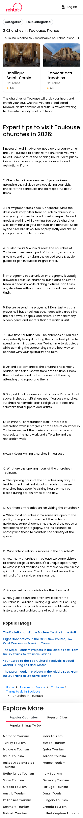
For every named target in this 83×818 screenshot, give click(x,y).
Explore (25, 687)
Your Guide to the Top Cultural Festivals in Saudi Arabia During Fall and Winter (38, 663)
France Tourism (54, 763)
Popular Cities (57, 717)
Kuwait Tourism (54, 743)
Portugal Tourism (55, 787)
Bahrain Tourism (15, 813)
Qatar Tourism (53, 749)
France (40, 687)
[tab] (23, 718)
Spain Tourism (13, 780)
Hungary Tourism (55, 800)
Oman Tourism (53, 793)
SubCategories (39, 22)
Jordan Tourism (54, 756)
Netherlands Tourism (18, 774)
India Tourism (52, 736)
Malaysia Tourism (16, 749)
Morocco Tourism (16, 736)
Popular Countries (23, 717)
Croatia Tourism (54, 807)
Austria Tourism (14, 793)
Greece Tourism (15, 787)
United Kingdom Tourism (61, 813)
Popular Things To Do (25, 725)
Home (10, 687)
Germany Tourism (56, 780)
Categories (13, 22)
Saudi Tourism (13, 756)
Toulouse (57, 687)
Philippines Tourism (17, 800)
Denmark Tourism (16, 807)
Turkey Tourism (14, 743)
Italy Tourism (52, 774)
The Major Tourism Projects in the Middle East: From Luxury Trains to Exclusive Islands (40, 652)
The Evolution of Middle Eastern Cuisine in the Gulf (39, 632)
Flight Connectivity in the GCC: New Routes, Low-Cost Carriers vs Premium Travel (38, 641)
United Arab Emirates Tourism (18, 765)
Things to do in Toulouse (23, 692)
